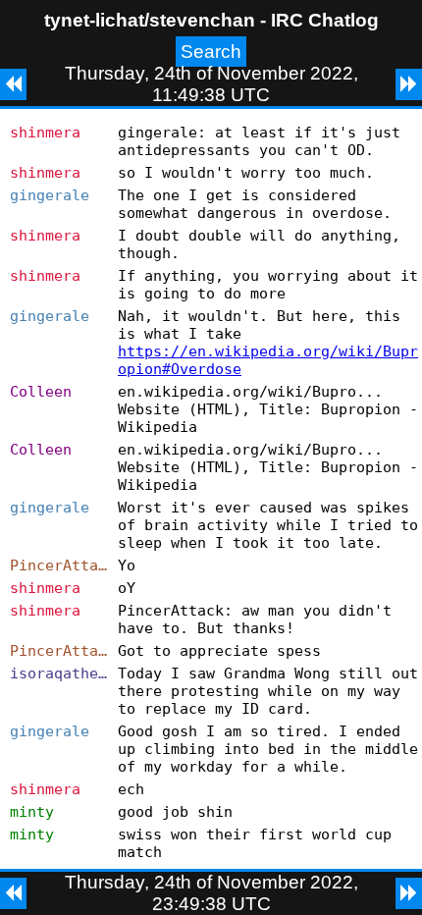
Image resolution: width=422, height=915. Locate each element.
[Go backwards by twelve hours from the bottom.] (13, 893)
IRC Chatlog (325, 20)
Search (211, 51)
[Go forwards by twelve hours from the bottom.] (409, 893)
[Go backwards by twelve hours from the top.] (13, 84)
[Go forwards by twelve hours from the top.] (409, 84)
